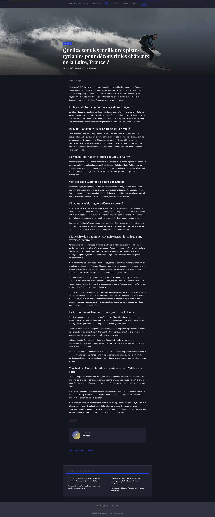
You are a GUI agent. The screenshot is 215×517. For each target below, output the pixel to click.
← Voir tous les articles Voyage (81, 450)
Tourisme (125, 4)
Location (116, 4)
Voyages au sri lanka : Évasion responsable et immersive (128, 489)
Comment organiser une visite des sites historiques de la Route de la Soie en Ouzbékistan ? (126, 480)
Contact (115, 506)
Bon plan (77, 4)
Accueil (71, 81)
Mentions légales (103, 506)
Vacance (135, 4)
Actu (70, 4)
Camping (87, 4)
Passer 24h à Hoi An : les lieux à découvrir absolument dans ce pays (84, 487)
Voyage (144, 4)
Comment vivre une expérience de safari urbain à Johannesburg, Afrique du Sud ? (84, 479)
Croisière (96, 4)
